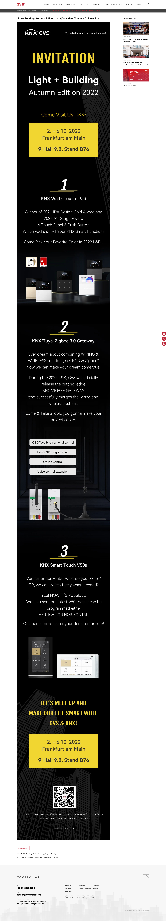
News (34, 11)
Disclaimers (20, 910)
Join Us (129, 4)
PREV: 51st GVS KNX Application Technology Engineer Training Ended (39, 854)
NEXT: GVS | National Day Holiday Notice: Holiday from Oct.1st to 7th (38, 857)
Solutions (70, 4)
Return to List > (23, 848)
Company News (43, 11)
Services (96, 4)
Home (46, 4)
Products (84, 4)
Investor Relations (113, 4)
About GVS (57, 4)
